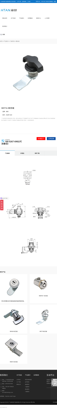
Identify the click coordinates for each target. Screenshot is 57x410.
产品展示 (6, 41)
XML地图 (55, 402)
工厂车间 (19, 382)
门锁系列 (12, 41)
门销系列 (27, 391)
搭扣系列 (27, 389)
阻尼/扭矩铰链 (28, 379)
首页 (1, 41)
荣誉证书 (19, 384)
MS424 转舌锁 (14, 331)
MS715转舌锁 (43, 331)
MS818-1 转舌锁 (43, 296)
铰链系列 (27, 384)
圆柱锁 (17, 41)
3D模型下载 (41, 139)
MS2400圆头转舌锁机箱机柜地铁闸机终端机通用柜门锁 (16, 301)
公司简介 (19, 379)
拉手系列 (27, 382)
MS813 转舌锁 (14, 362)
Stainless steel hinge (10, 396)
